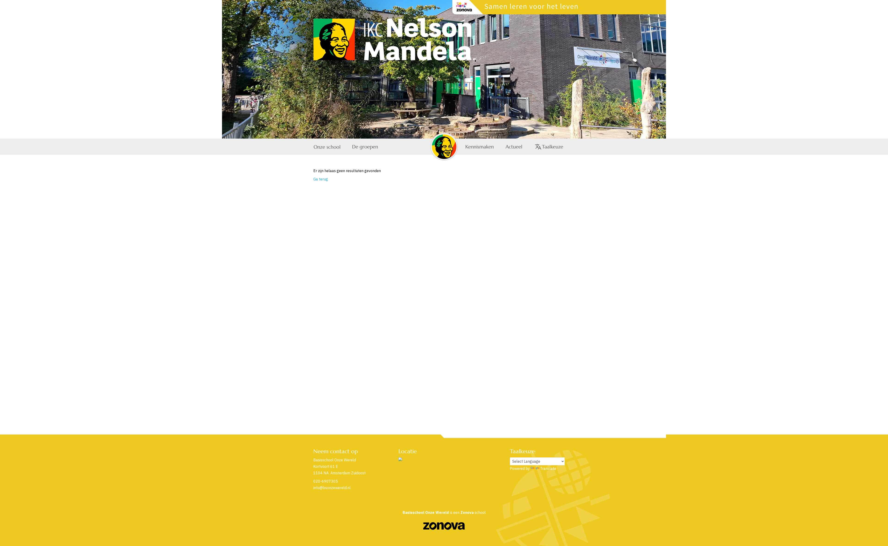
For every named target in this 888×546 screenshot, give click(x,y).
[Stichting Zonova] (444, 528)
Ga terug (320, 179)
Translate (548, 468)
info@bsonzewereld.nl (332, 487)
